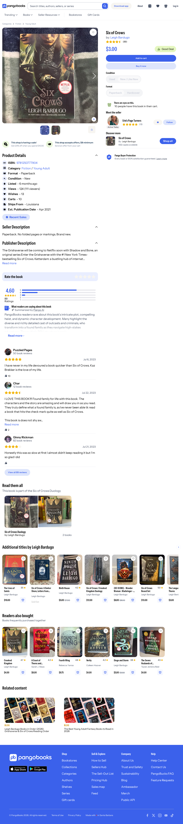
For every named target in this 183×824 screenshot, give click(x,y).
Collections (69, 767)
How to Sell (99, 760)
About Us (127, 760)
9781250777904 (27, 163)
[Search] (105, 6)
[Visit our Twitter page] (153, 815)
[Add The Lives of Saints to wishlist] (23, 558)
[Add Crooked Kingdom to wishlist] (23, 631)
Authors (67, 780)
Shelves (67, 787)
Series (66, 793)
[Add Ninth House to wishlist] (78, 558)
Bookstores (75, 14)
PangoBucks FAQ (162, 773)
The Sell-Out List (103, 773)
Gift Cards (93, 14)
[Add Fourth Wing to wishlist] (78, 631)
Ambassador (129, 787)
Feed (95, 793)
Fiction (18, 24)
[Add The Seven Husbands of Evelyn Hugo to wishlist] (160, 631)
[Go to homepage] (13, 6)
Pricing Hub (99, 780)
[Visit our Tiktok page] (172, 815)
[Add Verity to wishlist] (106, 631)
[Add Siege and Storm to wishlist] (133, 631)
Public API (128, 800)
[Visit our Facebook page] (147, 815)
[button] (50, 155)
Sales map (98, 787)
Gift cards (68, 800)
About (140, 5)
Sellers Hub (99, 767)
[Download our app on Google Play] (38, 769)
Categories (6, 24)
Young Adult (30, 24)
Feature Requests (162, 780)
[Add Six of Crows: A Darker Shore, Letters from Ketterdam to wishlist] (51, 558)
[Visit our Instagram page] (160, 815)
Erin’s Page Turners (132, 120)
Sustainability (130, 773)
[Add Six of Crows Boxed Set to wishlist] (160, 558)
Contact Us (158, 767)
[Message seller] (157, 122)
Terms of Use (57, 815)
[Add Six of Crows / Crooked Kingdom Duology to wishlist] (106, 558)
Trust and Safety (132, 767)
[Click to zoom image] (50, 75)
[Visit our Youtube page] (166, 815)
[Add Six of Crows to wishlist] (93, 32)
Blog (124, 780)
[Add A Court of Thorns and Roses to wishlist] (51, 631)
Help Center (159, 760)
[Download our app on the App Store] (18, 769)
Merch (125, 793)
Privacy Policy (74, 815)
